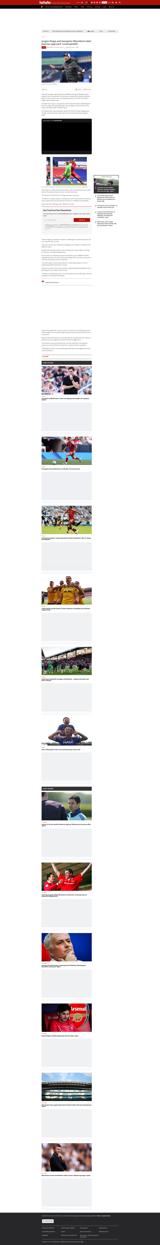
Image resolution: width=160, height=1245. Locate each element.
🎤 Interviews (111, 31)
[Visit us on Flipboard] (97, 3)
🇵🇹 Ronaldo (91, 31)
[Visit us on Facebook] (86, 3)
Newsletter (68, 7)
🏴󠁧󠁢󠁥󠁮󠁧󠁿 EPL (101, 31)
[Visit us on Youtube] (92, 3)
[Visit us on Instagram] (94, 3)
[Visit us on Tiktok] (100, 3)
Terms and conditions (48, 1228)
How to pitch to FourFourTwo (69, 1235)
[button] (119, 2)
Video (82, 7)
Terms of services (64, 224)
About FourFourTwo (85, 1231)
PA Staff (50, 47)
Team (43, 36)
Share (45, 89)
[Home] (42, 7)
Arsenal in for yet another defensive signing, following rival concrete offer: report (106, 189)
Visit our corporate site (103, 1216)
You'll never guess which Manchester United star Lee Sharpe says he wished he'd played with (106, 198)
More (110, 7)
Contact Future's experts (68, 1228)
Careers (63, 1231)
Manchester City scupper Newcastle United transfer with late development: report (106, 223)
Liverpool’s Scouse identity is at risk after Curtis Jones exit (107, 206)
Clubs (104, 7)
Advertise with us (104, 1231)
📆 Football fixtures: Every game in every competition (67, 31)
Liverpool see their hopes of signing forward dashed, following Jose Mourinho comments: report (106, 214)
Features (89, 7)
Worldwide (45, 1235)
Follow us (80, 89)
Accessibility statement (48, 1231)
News (76, 7)
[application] (67, 136)
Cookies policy (103, 1228)
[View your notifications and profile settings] (116, 2)
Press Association (59, 47)
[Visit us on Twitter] (89, 3)
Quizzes (97, 7)
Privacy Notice (50, 226)
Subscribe (104, 2)
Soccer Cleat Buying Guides (53, 7)
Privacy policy (84, 1228)
